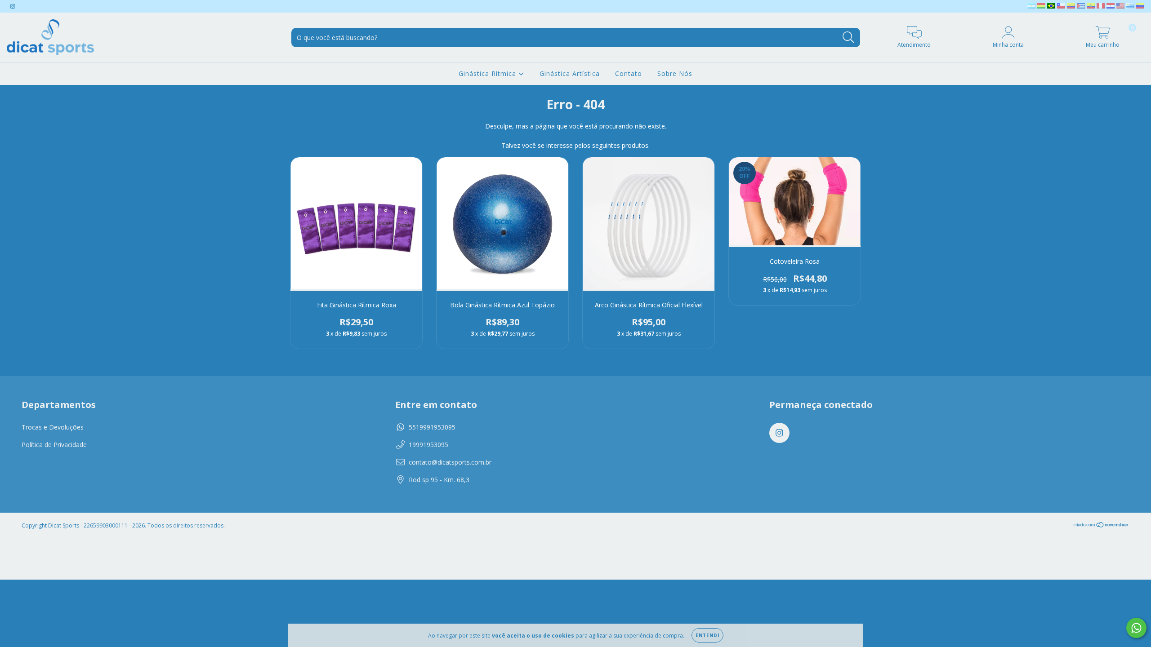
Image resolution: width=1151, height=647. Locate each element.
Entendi (707, 635)
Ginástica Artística (570, 73)
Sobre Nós (674, 73)
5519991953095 (432, 427)
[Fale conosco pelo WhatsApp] (1136, 628)
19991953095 (428, 444)
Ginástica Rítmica (488, 73)
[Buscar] (848, 37)
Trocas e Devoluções (53, 427)
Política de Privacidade (54, 444)
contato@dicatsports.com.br (450, 462)
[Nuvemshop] (1101, 525)
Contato (628, 73)
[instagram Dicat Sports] (12, 6)
